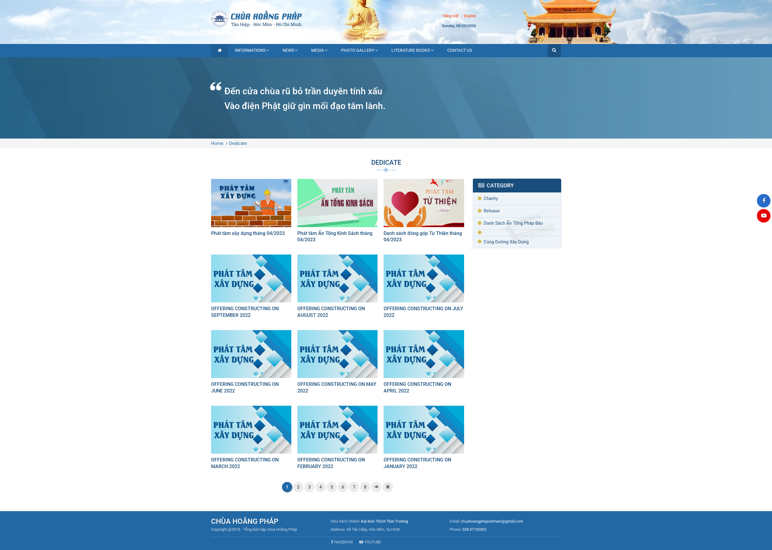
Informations (250, 50)
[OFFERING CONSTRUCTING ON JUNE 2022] (251, 363)
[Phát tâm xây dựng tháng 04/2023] (251, 209)
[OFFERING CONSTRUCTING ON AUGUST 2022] (337, 288)
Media (317, 50)
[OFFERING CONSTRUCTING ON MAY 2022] (337, 363)
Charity (491, 198)
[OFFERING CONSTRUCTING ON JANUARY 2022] (424, 439)
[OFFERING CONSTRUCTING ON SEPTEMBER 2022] (251, 288)
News (288, 50)
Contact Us (459, 50)
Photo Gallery (357, 50)
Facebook (343, 542)
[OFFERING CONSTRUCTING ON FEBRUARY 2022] (337, 439)
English (470, 16)
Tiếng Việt (450, 16)
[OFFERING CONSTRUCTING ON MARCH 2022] (251, 439)
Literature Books (410, 50)
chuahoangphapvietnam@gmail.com (492, 521)
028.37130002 (474, 529)
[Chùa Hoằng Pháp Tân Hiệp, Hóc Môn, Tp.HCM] (386, 18)
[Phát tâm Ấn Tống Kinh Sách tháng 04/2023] (337, 212)
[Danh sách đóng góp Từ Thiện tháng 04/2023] (424, 212)
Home (217, 143)
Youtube (372, 542)
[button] (554, 50)
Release (492, 211)
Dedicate (238, 143)
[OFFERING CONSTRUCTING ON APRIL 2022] (424, 363)
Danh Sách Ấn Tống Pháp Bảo (513, 223)
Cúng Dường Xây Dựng (506, 242)
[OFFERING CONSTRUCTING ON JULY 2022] (424, 288)
